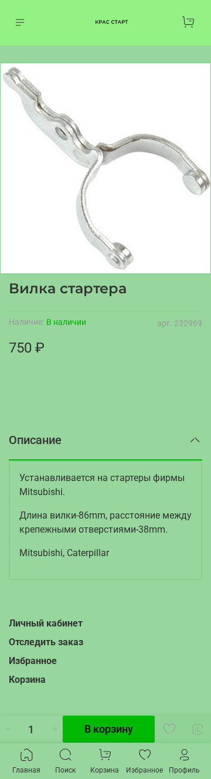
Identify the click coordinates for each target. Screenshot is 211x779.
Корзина (27, 679)
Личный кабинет (46, 623)
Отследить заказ (46, 642)
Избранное (33, 660)
